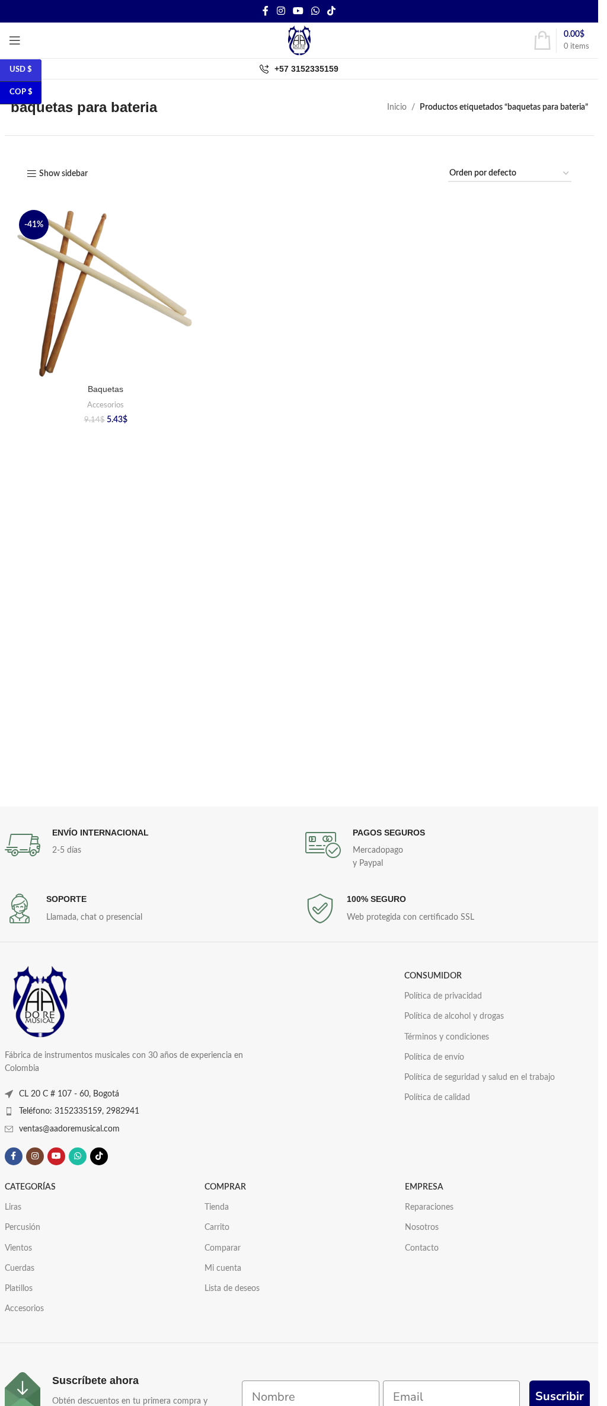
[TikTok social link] (332, 11)
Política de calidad (437, 1097)
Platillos (19, 1288)
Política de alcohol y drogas (454, 1016)
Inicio (397, 107)
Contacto (422, 1248)
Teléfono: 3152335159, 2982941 (79, 1111)
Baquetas (105, 389)
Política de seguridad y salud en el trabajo (479, 1077)
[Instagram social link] (281, 11)
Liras (13, 1207)
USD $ (20, 70)
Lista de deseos (232, 1288)
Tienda (217, 1207)
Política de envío (434, 1057)
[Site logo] (299, 40)
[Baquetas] (105, 292)
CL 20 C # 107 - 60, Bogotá (69, 1094)
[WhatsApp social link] (316, 11)
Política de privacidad (443, 996)
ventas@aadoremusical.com (69, 1129)
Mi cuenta (223, 1268)
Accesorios (105, 405)
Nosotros (422, 1227)
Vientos (18, 1248)
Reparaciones (429, 1207)
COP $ (21, 92)
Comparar (223, 1248)
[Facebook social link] (265, 11)
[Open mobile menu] (15, 40)
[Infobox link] (149, 845)
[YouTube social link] (298, 11)
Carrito (217, 1227)
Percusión (22, 1227)
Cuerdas (19, 1268)
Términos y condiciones (446, 1037)
